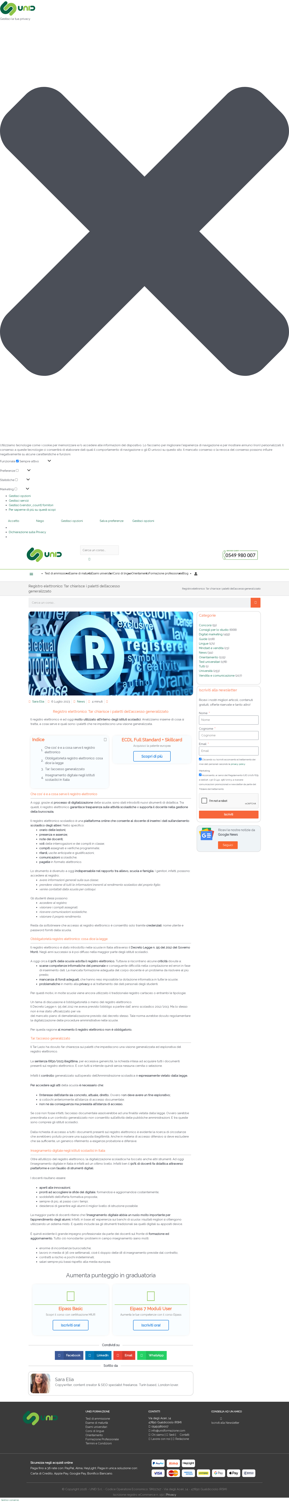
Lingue (203, 643)
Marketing (204, 770)
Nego (40, 521)
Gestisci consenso (10, 1500)
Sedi (171, 1434)
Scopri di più (152, 756)
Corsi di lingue (95, 1431)
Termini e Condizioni (99, 1443)
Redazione (182, 1438)
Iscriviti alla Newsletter (225, 1422)
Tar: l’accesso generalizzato (65, 769)
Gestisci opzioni (20, 496)
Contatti (184, 1434)
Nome (203, 713)
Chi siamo (157, 1434)
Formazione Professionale (102, 1439)
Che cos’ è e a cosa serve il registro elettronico (70, 750)
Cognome (206, 728)
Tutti (202, 666)
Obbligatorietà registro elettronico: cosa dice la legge (74, 760)
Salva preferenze (111, 521)
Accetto (13, 521)
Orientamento (208, 657)
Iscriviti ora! (70, 1325)
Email (203, 744)
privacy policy (238, 764)
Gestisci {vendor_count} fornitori (31, 505)
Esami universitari (96, 1426)
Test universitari (209, 662)
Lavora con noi (161, 1438)
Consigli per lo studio (214, 630)
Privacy (171, 1494)
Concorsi (205, 625)
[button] (144, 232)
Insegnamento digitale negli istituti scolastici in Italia (70, 777)
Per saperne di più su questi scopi (32, 509)
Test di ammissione (98, 1418)
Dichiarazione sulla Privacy (27, 532)
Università (206, 671)
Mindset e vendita (211, 648)
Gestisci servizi (19, 500)
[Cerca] (255, 603)
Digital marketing (211, 634)
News (81, 701)
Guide (203, 639)
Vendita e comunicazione (217, 675)
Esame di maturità (97, 1422)
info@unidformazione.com (168, 1430)
